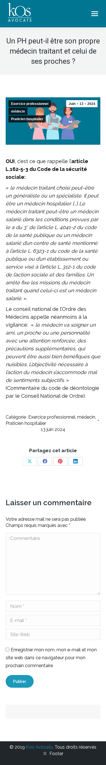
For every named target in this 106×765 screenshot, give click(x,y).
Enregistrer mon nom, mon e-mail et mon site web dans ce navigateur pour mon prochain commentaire (51, 657)
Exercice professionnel (29, 104)
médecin (18, 111)
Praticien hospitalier (27, 119)
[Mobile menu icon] (94, 13)
